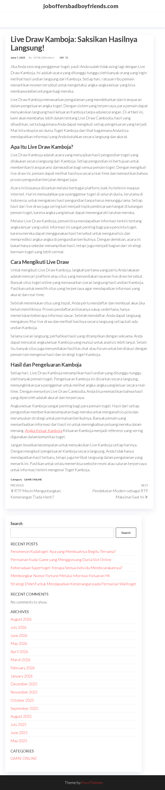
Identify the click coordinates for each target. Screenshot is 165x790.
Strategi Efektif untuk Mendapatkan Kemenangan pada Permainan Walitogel (73, 583)
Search (17, 523)
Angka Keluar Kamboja (43, 430)
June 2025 (19, 732)
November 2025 (24, 692)
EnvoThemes (92, 782)
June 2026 (19, 635)
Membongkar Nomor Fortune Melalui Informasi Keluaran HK (60, 575)
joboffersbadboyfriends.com (80, 6)
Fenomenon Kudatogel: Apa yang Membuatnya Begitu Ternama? (63, 551)
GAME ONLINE (33, 479)
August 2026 (21, 619)
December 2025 (24, 684)
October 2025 (22, 700)
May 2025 (19, 740)
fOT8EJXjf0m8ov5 (44, 57)
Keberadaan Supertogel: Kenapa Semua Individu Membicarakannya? (66, 567)
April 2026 (19, 651)
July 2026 (18, 627)
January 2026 (22, 676)
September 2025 (24, 708)
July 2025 (18, 724)
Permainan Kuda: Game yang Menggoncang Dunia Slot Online (61, 559)
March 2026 (21, 659)
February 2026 (23, 667)
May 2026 (19, 643)
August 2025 (21, 716)
